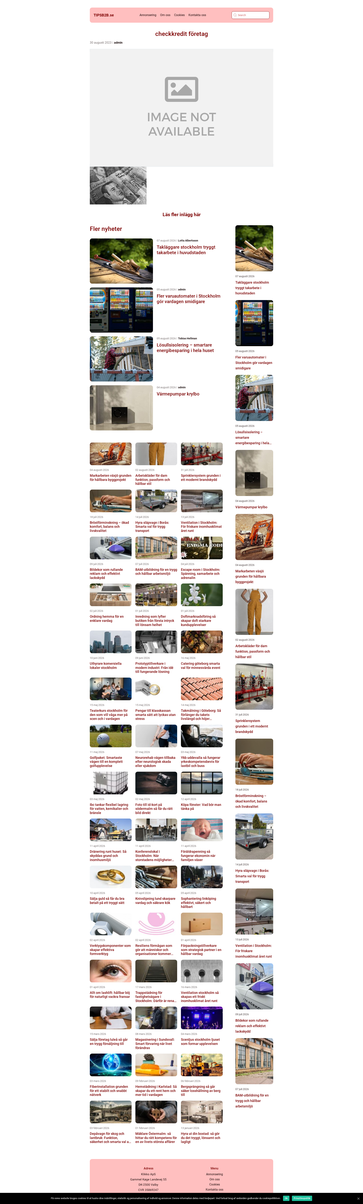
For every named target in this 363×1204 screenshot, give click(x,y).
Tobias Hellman (187, 338)
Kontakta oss (197, 15)
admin (118, 42)
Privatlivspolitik (302, 1198)
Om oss (165, 15)
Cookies (179, 15)
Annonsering (148, 15)
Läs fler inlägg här (182, 214)
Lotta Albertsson (188, 240)
